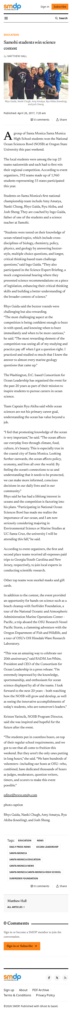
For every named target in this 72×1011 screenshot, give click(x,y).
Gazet (54, 1006)
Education (11, 34)
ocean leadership (47, 846)
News (40, 840)
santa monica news (21, 865)
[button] (9, 990)
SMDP (16, 1006)
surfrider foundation (23, 878)
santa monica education (25, 859)
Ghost (43, 1006)
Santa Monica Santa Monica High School (35, 872)
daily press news (20, 846)
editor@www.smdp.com (20, 795)
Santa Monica (18, 853)
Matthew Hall (17, 56)
